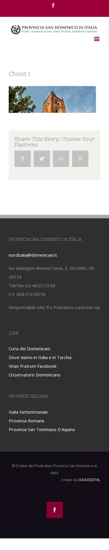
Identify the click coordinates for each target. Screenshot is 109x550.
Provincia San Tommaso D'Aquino (42, 429)
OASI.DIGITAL (89, 479)
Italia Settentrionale (28, 412)
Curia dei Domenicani (29, 348)
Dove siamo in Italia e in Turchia (40, 357)
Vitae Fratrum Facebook (32, 366)
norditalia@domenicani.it (33, 255)
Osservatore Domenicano (34, 375)
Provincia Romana (26, 421)
